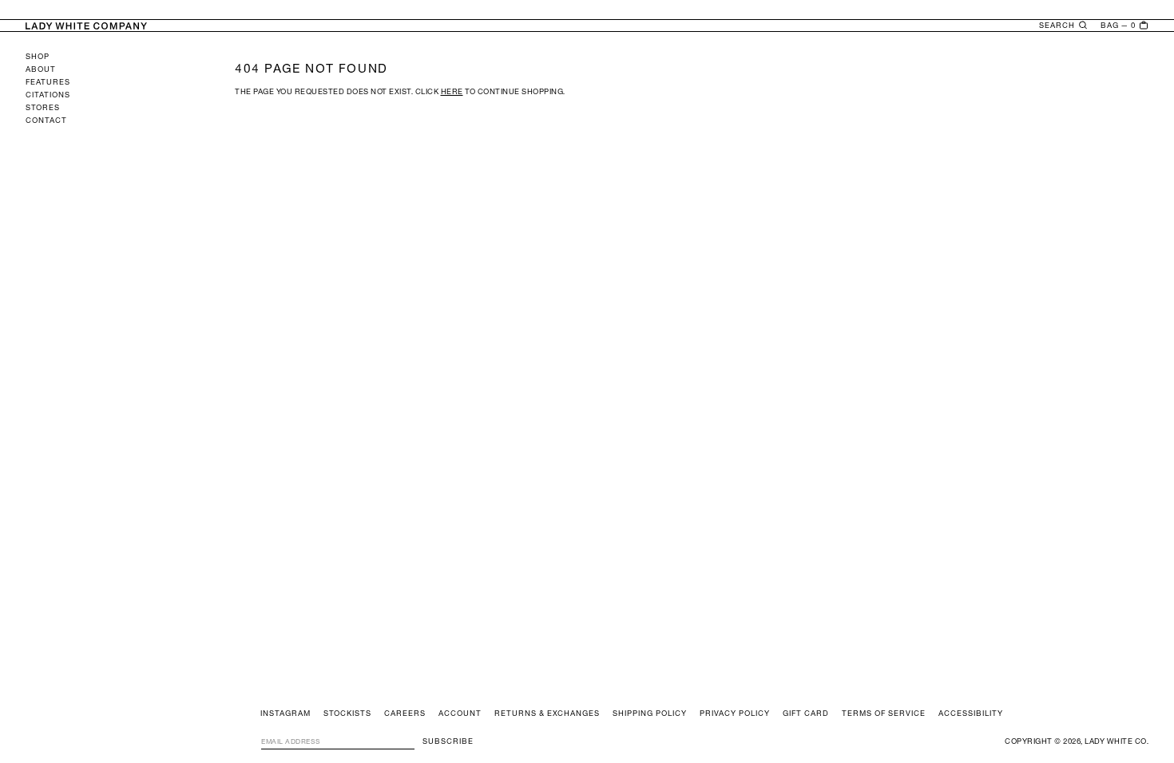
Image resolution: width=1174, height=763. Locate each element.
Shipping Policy (650, 714)
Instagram (285, 714)
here (452, 91)
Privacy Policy (735, 714)
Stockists (347, 714)
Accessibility (970, 714)
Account (460, 714)
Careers (405, 714)
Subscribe (448, 741)
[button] (1063, 25)
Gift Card (806, 714)
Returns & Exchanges (547, 714)
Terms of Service (884, 714)
